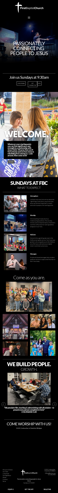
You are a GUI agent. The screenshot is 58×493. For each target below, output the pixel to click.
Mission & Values (8, 470)
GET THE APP (29, 489)
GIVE (39, 83)
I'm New (11, 162)
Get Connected (32, 84)
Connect (5, 479)
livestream (21, 83)
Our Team (5, 471)
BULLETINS (47, 489)
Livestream (6, 473)
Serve (4, 481)
